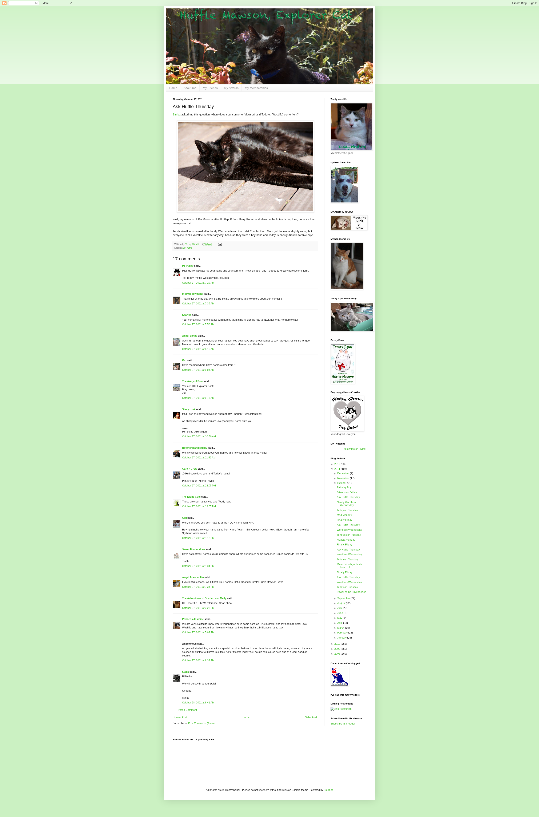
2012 (337, 464)
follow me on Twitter (355, 448)
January (342, 637)
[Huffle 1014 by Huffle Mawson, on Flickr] (245, 211)
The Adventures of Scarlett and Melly (204, 598)
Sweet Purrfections (193, 549)
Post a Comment (187, 710)
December (343, 473)
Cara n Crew (189, 468)
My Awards (231, 88)
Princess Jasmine (193, 619)
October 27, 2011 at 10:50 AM (199, 436)
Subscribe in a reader (343, 723)
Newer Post (180, 717)
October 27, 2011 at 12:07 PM (199, 506)
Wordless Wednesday (349, 529)
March (341, 627)
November (343, 478)
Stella (185, 671)
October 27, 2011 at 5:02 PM (198, 632)
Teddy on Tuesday (347, 510)
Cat (184, 360)
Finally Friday (344, 519)
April (340, 622)
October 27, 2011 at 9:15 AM (198, 397)
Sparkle (186, 314)
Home (173, 88)
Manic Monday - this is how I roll (349, 566)
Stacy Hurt (188, 409)
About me (190, 88)
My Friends (210, 88)
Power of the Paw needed (351, 592)
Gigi (184, 517)
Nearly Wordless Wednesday (346, 504)
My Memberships (256, 88)
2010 (337, 643)
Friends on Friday (347, 492)
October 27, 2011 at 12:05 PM (199, 485)
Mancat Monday (346, 539)
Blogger (328, 790)
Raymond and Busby (194, 447)
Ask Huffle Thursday (348, 497)
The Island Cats (191, 496)
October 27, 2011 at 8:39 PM (198, 660)
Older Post (311, 717)
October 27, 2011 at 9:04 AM (198, 369)
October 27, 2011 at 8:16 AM (198, 349)
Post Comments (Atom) (201, 723)
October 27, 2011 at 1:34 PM (198, 566)
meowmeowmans (192, 293)
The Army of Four (192, 381)
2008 (337, 653)
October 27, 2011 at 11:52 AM (199, 457)
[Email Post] (219, 244)
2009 (337, 648)
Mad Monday (344, 515)
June (340, 613)
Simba (176, 114)
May (340, 617)
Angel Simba (189, 335)
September (344, 598)
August (341, 603)
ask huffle (187, 247)
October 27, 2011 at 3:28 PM (198, 608)
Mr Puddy (187, 265)
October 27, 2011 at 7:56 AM (198, 324)
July (340, 608)
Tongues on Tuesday (349, 534)
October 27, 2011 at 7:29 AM (198, 282)
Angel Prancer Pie (193, 577)
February (342, 632)
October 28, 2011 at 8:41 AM (198, 702)
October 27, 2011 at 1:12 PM (198, 538)
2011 (337, 468)
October (342, 483)
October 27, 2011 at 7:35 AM (198, 303)
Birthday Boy (344, 487)
